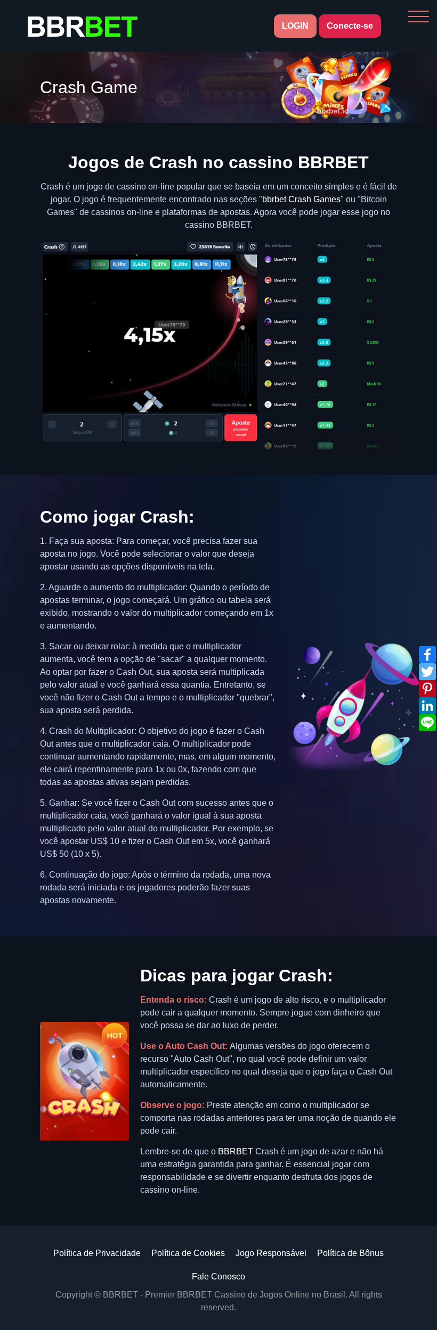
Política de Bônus (350, 1253)
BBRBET (235, 1151)
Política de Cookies (188, 1253)
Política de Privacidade (97, 1253)
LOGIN (295, 25)
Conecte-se (350, 25)
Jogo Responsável (271, 1253)
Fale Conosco (218, 1276)
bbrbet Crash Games (301, 199)
